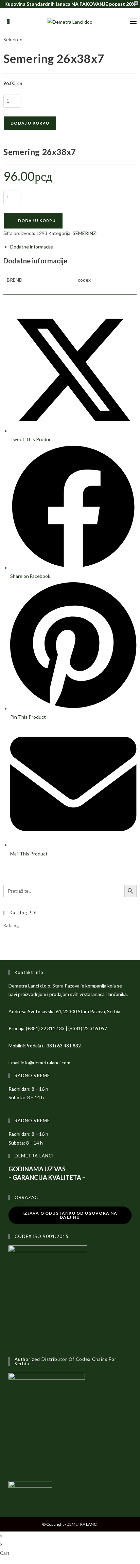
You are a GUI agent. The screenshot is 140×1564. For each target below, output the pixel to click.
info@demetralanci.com (45, 1062)
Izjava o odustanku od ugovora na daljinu (69, 1215)
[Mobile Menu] (133, 21)
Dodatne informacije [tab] (31, 246)
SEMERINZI (85, 233)
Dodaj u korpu (30, 123)
